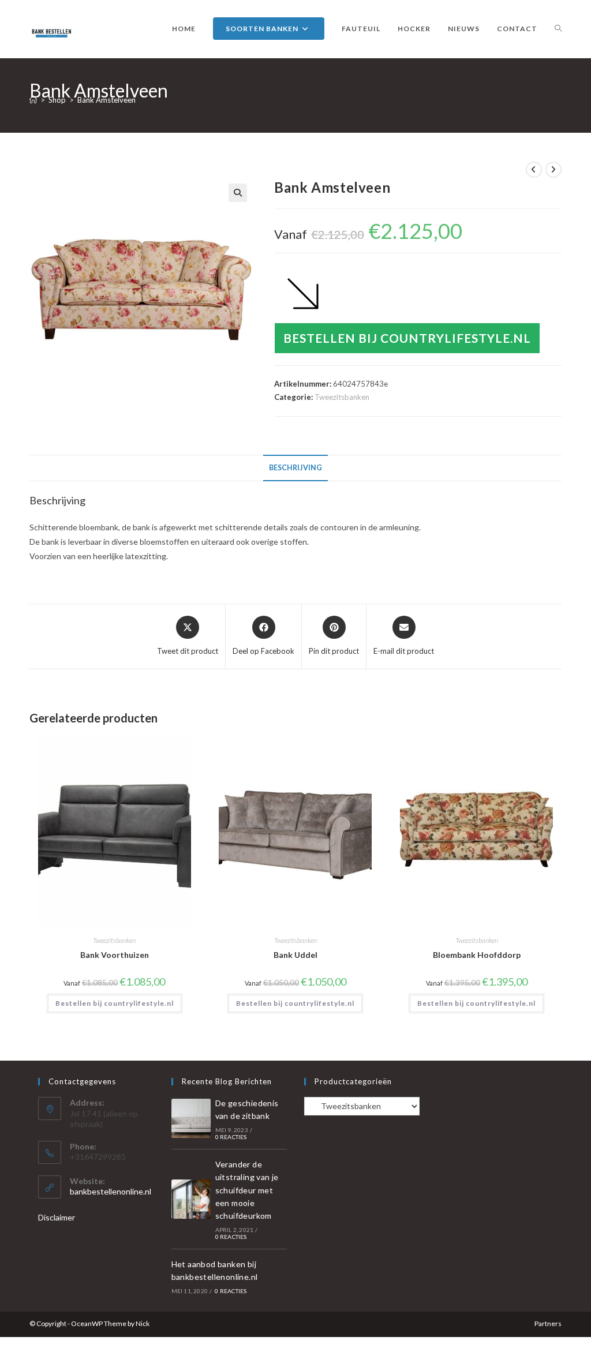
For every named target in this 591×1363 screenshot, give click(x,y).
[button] (238, 193)
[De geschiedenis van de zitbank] (191, 1118)
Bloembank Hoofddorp (477, 955)
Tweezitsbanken (342, 397)
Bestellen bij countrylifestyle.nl (407, 338)
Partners (548, 1323)
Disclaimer (56, 1217)
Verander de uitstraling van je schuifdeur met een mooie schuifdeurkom (247, 1190)
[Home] (33, 99)
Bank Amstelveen (106, 99)
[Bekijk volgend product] (553, 170)
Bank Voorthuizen (114, 955)
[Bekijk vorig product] (534, 170)
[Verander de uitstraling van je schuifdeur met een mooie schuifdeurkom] (191, 1199)
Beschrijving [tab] (295, 467)
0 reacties (231, 1136)
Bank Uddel (295, 955)
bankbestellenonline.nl (110, 1191)
